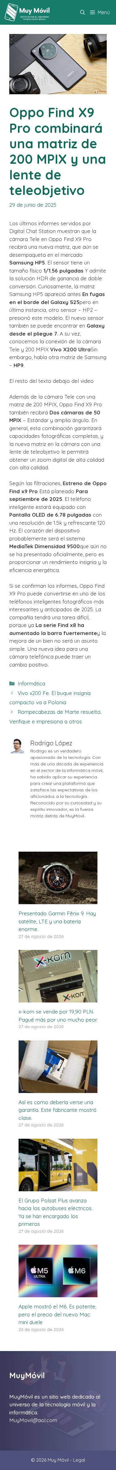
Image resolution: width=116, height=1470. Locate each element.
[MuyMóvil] (27, 12)
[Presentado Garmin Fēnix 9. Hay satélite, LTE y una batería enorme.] (58, 900)
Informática (31, 683)
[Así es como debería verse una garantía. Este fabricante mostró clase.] (58, 1089)
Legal (79, 1460)
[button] (83, 12)
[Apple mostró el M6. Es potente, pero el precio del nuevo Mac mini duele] (58, 1293)
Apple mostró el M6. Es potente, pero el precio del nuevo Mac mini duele (57, 1314)
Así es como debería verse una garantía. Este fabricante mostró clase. (58, 1110)
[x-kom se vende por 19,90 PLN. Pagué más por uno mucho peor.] (58, 998)
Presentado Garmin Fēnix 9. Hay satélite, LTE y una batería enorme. (57, 921)
